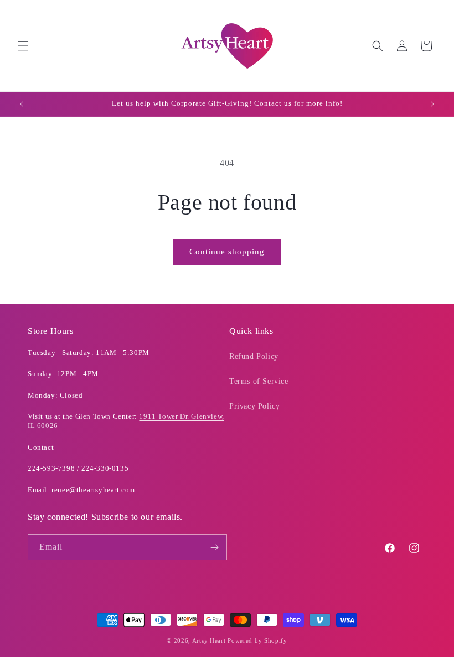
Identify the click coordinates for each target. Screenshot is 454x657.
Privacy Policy (254, 406)
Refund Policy (253, 356)
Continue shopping (227, 251)
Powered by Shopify (257, 640)
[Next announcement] (432, 104)
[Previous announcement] (21, 104)
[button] (23, 46)
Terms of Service (258, 381)
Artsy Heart (209, 640)
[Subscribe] (214, 547)
